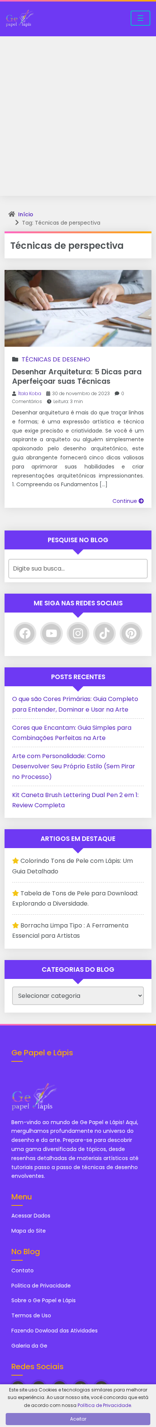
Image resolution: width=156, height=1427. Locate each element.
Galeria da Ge (30, 1345)
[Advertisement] (78, 118)
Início (25, 214)
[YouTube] (51, 633)
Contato (22, 1270)
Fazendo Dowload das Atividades (54, 1330)
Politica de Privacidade (41, 1285)
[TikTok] (104, 633)
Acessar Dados (30, 1215)
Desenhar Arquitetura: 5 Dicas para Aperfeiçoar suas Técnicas (77, 376)
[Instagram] (78, 633)
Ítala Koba (29, 393)
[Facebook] (25, 633)
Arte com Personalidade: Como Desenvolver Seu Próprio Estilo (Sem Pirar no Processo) (73, 766)
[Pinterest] (131, 633)
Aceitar (78, 1419)
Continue (125, 501)
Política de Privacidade (104, 1405)
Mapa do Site (28, 1231)
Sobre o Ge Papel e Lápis (43, 1300)
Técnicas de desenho (56, 359)
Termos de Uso (31, 1315)
